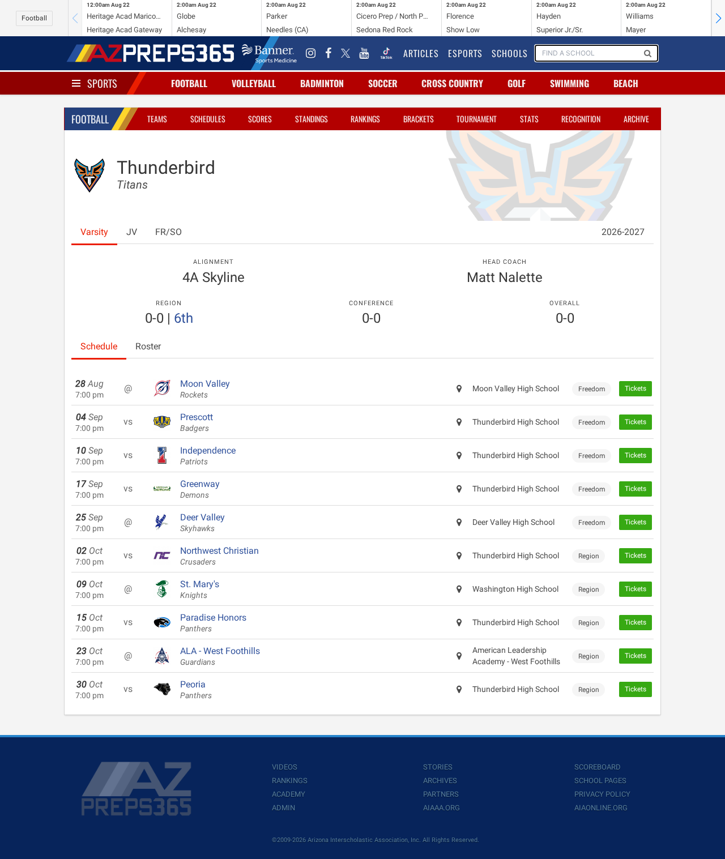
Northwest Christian (219, 556)
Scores (260, 119)
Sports (102, 83)
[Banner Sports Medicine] (269, 53)
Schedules (207, 119)
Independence (208, 456)
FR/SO (168, 231)
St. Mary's (199, 589)
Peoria (196, 689)
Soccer (383, 83)
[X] (345, 53)
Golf (517, 83)
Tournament (477, 119)
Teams (157, 119)
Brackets (418, 119)
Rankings (365, 119)
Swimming (569, 83)
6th (183, 318)
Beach (625, 83)
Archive (636, 119)
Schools (510, 53)
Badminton (322, 83)
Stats (529, 119)
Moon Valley (205, 389)
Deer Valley (202, 522)
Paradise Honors (213, 623)
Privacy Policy (602, 794)
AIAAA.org (441, 808)
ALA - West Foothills (220, 656)
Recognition (580, 119)
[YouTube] (364, 53)
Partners (441, 794)
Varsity (94, 231)
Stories (438, 767)
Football (34, 18)
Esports (465, 53)
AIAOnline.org (601, 808)
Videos (284, 767)
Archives (440, 780)
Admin (283, 808)
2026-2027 (623, 231)
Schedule (98, 346)
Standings (311, 119)
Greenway (200, 489)
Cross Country (452, 83)
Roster (148, 346)
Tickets (635, 388)
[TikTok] (386, 53)
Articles (421, 53)
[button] (718, 18)
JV (131, 231)
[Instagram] (311, 53)
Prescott (196, 422)
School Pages (600, 780)
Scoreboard (597, 767)
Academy (288, 794)
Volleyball (254, 83)
